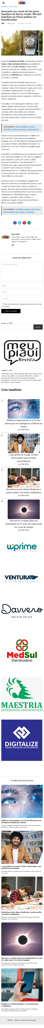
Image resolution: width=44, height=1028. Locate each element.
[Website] (12, 245)
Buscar (38, 327)
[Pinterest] (24, 222)
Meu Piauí (11, 23)
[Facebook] (15, 222)
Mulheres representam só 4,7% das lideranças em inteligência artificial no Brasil (23, 423)
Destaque (13, 6)
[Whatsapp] (29, 222)
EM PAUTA (4, 6)
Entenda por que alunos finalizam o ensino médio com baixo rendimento (21, 913)
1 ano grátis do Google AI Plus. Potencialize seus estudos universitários (24, 458)
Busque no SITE (6, 323)
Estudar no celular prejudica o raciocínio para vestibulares (19, 1005)
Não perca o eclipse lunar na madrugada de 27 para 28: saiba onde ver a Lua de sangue (23, 523)
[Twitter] (19, 222)
